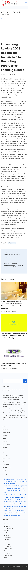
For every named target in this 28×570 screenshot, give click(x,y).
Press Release (6, 458)
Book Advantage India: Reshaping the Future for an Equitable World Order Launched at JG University (14, 404)
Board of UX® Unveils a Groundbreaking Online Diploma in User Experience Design (13, 265)
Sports (4, 461)
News (4, 450)
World (4, 470)
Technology (6, 464)
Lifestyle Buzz (6, 444)
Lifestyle (5, 441)
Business (3, 40)
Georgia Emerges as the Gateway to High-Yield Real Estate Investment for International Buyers (14, 391)
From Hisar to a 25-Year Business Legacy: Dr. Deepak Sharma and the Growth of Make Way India (15, 417)
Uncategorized (6, 467)
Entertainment (6, 432)
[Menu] (26, 3)
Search (25, 381)
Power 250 (5, 456)
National (5, 447)
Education (5, 429)
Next (5, 270)
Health (4, 438)
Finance (5, 435)
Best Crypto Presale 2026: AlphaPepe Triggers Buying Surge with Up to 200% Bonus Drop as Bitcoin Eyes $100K (13, 397)
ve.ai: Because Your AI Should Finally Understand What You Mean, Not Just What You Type (14, 336)
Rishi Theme (14, 568)
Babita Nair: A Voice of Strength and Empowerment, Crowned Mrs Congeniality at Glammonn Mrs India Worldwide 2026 (14, 411)
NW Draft (5, 453)
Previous (8, 257)
